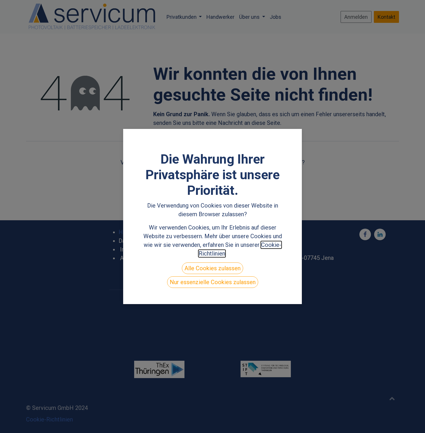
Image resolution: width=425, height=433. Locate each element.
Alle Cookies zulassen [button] (212, 268)
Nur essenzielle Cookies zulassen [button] (213, 282)
